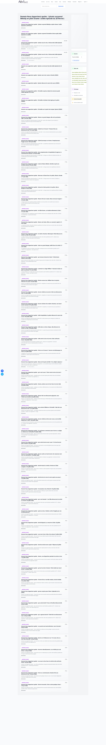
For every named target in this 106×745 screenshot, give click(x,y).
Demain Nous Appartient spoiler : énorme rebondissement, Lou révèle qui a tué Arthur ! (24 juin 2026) (41, 650)
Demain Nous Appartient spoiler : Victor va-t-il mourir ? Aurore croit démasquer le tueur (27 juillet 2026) (41, 351)
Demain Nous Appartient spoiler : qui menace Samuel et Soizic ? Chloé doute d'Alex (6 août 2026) (40, 257)
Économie (74, 1)
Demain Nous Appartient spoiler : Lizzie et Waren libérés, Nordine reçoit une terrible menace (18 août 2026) (40, 164)
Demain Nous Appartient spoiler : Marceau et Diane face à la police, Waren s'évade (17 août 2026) (41, 176)
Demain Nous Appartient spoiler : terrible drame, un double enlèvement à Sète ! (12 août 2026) (41, 211)
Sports (85, 1)
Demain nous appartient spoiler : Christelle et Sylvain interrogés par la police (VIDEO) (40, 100)
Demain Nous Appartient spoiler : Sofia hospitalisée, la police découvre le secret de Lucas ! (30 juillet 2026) (41, 316)
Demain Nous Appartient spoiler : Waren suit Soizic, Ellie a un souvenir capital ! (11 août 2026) (41, 222)
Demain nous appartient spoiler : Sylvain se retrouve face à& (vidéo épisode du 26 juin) (41, 66)
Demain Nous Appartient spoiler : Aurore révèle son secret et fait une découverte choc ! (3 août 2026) (41, 292)
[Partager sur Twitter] (2, 374)
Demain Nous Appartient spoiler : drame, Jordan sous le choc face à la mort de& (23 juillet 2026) (41, 384)
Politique (69, 1)
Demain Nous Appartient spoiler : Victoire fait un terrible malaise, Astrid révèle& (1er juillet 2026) (41, 580)
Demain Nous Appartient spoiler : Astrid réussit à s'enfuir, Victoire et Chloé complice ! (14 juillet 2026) (39, 466)
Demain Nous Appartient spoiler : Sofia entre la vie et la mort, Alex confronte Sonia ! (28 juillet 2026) (40, 339)
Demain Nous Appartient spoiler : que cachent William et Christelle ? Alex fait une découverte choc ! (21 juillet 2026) (41, 408)
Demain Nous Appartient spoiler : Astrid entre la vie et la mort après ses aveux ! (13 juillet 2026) (41, 478)
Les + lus (47, 1)
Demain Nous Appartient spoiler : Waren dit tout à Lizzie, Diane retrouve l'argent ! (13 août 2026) (41, 199)
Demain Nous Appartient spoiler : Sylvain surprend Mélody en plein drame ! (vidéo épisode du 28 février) (41, 25)
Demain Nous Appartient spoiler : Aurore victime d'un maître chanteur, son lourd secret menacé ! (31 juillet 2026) (41, 304)
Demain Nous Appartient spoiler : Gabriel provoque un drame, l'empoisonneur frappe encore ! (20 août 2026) (40, 141)
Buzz (52, 1)
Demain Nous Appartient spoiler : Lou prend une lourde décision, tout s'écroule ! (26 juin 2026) (41, 627)
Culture (56, 1)
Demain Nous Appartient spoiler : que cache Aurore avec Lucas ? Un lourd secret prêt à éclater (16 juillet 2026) (41, 443)
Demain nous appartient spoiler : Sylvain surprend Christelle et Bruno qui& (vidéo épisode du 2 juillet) (41, 34)
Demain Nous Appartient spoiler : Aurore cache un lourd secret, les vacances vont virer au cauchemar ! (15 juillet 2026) (41, 454)
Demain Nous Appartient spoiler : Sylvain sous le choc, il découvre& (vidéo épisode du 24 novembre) (41, 43)
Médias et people (26, 22)
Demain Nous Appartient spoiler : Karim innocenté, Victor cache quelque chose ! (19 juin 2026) (41, 685)
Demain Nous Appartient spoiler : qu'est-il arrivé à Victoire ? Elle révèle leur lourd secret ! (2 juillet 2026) (41, 568)
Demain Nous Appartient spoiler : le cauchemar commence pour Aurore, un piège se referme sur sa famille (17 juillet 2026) (41, 431)
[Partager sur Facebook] (2, 371)
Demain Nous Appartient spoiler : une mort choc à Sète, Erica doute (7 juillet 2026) (41, 534)
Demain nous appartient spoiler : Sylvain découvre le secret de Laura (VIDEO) (40, 83)
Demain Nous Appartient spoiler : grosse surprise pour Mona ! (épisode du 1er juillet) (40, 592)
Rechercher (60, 6)
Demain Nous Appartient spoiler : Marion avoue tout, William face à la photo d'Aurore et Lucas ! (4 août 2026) (40, 281)
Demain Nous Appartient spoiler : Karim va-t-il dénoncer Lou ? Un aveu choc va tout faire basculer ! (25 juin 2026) (40, 638)
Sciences (64, 1)
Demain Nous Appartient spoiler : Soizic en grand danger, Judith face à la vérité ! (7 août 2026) (41, 246)
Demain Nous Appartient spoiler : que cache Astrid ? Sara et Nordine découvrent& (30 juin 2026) (41, 603)
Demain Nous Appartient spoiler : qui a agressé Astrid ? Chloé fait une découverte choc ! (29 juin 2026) (41, 615)
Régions (79, 1)
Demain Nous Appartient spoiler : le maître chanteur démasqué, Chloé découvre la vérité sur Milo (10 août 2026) (41, 234)
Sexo (60, 1)
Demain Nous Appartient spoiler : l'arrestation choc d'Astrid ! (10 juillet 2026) (40, 488)
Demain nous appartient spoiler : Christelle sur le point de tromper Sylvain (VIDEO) (41, 109)
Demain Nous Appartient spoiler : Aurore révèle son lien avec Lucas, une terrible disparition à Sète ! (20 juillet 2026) (41, 419)
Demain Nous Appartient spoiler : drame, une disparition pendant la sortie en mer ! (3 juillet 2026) (41, 557)
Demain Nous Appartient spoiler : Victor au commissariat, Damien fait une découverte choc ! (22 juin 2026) (39, 673)
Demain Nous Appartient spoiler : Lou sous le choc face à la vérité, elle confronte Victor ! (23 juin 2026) (41, 662)
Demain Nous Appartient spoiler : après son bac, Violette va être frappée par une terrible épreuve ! (41, 511)
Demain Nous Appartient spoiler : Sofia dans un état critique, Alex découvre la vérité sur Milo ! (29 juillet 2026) (40, 327)
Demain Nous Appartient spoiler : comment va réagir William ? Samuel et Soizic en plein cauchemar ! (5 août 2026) (41, 269)
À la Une (42, 1)
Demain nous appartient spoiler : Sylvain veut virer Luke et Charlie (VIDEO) (39, 75)
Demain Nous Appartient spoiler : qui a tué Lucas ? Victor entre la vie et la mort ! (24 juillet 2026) (41, 373)
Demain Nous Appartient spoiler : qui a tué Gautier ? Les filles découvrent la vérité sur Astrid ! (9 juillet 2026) (41, 500)
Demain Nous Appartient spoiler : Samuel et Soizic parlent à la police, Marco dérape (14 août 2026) (40, 187)
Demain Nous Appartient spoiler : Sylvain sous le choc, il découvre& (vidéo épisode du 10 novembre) (41, 55)
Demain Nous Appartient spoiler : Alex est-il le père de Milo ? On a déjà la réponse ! (41, 362)
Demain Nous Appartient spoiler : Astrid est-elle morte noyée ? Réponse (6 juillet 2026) (41, 545)
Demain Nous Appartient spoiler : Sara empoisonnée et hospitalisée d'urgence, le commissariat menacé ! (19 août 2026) (41, 153)
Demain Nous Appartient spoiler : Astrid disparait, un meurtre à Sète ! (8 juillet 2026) (40, 523)
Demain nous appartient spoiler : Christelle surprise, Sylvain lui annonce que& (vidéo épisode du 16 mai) (40, 91)
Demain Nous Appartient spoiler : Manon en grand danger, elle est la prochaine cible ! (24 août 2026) (41, 118)
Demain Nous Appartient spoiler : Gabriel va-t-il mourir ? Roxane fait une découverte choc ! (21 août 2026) (39, 129)
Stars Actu (24, 37)
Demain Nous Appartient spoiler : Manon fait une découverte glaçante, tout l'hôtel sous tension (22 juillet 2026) (40, 396)
